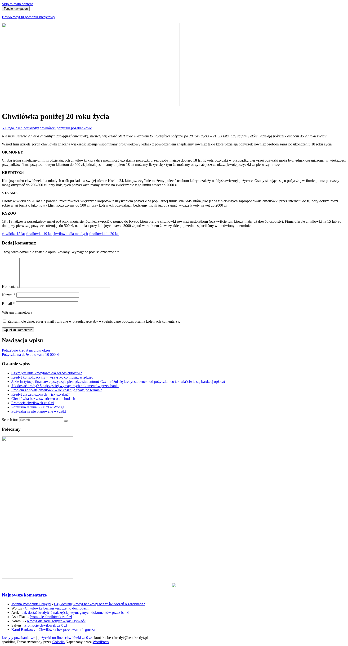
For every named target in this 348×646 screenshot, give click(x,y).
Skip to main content (17, 4)
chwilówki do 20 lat (104, 234)
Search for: (10, 420)
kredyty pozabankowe (18, 638)
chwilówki (48, 128)
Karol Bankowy (23, 630)
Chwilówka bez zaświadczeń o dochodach (43, 399)
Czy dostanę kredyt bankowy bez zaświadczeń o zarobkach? (99, 604)
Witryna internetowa (17, 312)
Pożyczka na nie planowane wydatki (38, 411)
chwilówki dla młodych (70, 234)
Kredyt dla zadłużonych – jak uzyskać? (40, 394)
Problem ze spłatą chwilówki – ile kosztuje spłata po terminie (56, 390)
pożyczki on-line (50, 638)
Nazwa (8, 295)
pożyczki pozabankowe (74, 128)
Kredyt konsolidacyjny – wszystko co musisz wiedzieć (52, 377)
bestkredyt (31, 128)
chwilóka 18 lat (13, 234)
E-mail (8, 304)
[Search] (66, 421)
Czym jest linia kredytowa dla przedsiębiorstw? (46, 373)
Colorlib (58, 642)
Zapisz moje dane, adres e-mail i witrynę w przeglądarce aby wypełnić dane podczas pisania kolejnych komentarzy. (94, 321)
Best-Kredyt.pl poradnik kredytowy (28, 17)
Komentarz (10, 287)
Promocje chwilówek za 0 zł (32, 403)
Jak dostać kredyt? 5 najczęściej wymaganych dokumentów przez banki (65, 386)
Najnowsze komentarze (24, 594)
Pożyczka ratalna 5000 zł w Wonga (37, 407)
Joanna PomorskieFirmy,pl (31, 604)
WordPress (101, 642)
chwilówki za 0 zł (78, 638)
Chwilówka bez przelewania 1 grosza (67, 630)
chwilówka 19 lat (39, 234)
